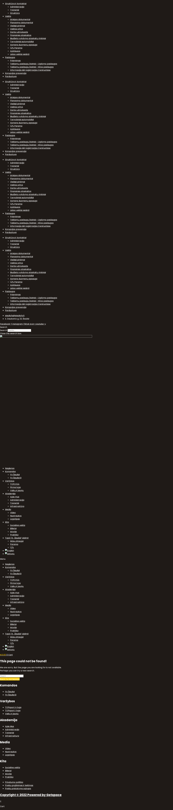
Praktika (14, 534)
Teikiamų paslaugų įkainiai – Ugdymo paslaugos (33, 63)
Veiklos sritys (16, 28)
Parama (14, 544)
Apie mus (14, 496)
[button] (86, 327)
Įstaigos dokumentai (20, 19)
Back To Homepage (10, 679)
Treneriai (14, 9)
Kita (7, 522)
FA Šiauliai (15, 474)
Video (13, 512)
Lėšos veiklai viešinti (19, 54)
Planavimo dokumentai (21, 22)
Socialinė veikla (17, 525)
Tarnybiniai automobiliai (22, 41)
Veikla (8, 16)
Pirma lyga (15, 487)
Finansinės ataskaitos (20, 35)
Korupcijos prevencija (15, 73)
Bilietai (13, 528)
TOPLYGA (14, 484)
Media (8, 509)
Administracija (17, 6)
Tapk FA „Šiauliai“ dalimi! (17, 537)
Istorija (13, 531)
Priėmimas (15, 60)
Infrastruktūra (17, 506)
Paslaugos (10, 57)
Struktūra (15, 13)
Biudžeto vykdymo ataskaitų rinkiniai (28, 38)
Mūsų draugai (16, 541)
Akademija (10, 493)
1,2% (12, 547)
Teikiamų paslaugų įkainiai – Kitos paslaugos (32, 66)
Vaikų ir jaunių (17, 490)
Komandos (10, 471)
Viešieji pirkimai (17, 25)
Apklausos (15, 51)
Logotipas (15, 519)
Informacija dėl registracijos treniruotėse (30, 70)
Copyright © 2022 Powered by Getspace (31, 795)
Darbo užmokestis (19, 32)
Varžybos (9, 481)
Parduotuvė (11, 76)
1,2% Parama (16, 47)
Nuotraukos (16, 515)
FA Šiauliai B (15, 477)
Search (3, 330)
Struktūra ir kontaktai (15, 3)
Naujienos (9, 468)
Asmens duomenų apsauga (23, 44)
